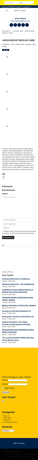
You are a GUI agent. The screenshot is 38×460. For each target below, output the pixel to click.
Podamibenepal (24, 456)
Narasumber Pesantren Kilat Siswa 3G (18, 317)
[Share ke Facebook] (3, 50)
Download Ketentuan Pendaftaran (16, 279)
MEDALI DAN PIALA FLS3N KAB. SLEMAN (19, 306)
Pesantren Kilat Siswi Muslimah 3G (16, 311)
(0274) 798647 (20, 19)
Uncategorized (9, 422)
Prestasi (6, 420)
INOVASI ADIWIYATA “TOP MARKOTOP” (18, 284)
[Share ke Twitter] (6, 50)
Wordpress (14, 456)
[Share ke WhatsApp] (8, 50)
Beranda (16, 31)
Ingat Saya (9, 388)
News (5, 46)
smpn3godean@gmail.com (20, 21)
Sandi (5, 384)
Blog (21, 31)
